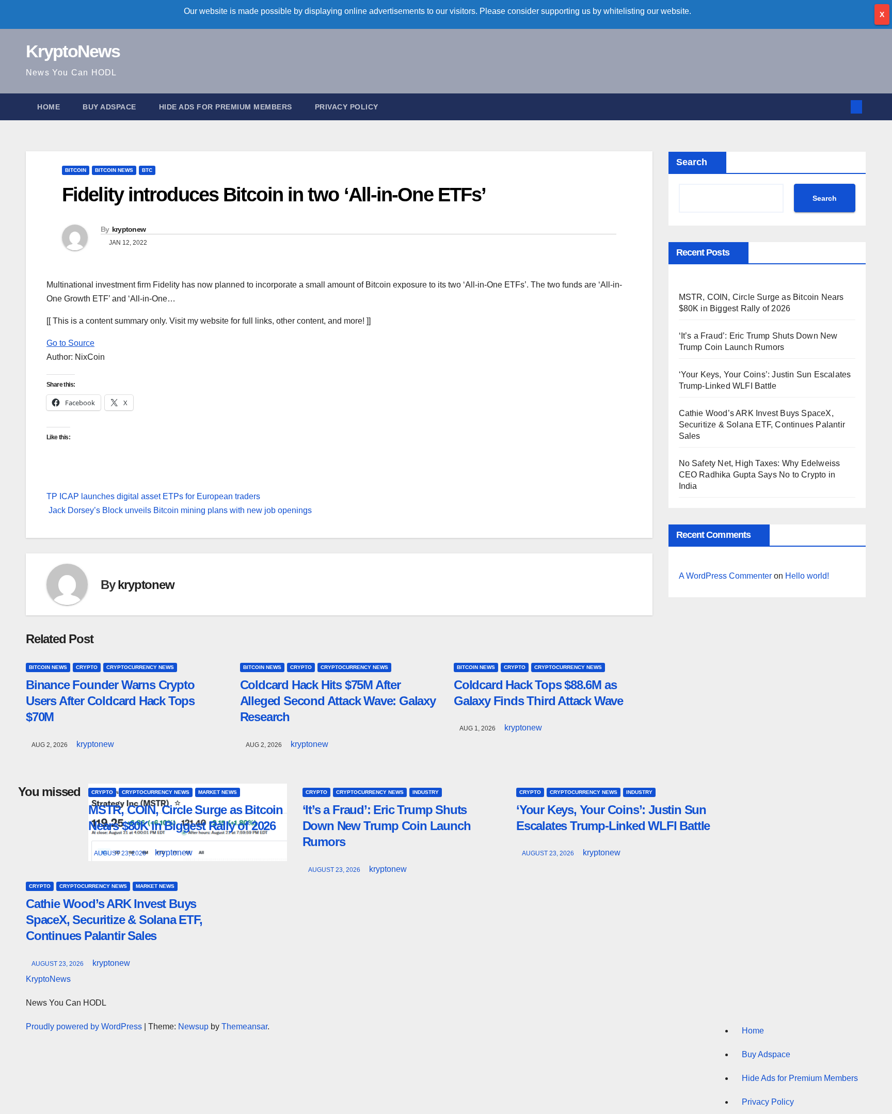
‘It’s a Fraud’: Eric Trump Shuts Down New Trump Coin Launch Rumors (386, 826)
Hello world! (807, 575)
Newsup (193, 1026)
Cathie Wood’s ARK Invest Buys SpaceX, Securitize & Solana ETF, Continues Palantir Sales (762, 424)
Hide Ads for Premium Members (225, 107)
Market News (217, 792)
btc (147, 170)
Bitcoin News (114, 170)
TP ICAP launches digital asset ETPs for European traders (153, 496)
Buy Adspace (109, 107)
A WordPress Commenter (725, 575)
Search (691, 162)
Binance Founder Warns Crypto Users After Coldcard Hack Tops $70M (110, 701)
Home (48, 107)
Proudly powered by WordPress (85, 1026)
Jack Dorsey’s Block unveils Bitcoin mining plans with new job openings (179, 510)
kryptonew (129, 229)
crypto (87, 667)
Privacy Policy (346, 107)
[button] (839, 106)
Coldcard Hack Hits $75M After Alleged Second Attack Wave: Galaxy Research (338, 701)
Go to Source (70, 343)
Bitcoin (75, 170)
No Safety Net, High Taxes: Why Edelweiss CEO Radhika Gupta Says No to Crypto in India (759, 474)
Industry (425, 792)
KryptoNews (73, 51)
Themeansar (244, 1026)
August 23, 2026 (121, 853)
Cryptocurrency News (140, 667)
